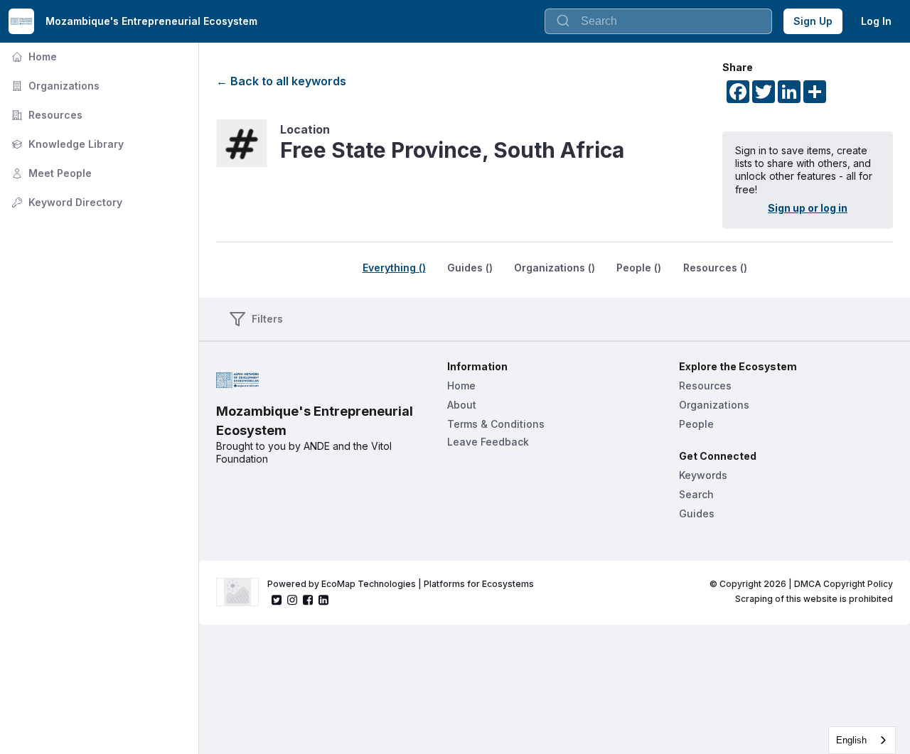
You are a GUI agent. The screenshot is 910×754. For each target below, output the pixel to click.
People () (638, 268)
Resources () (715, 268)
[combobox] (658, 21)
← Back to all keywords (281, 81)
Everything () (394, 268)
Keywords (703, 475)
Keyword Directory (65, 202)
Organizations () (554, 268)
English (851, 740)
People (696, 424)
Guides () (470, 268)
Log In (876, 21)
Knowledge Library (66, 144)
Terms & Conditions (496, 424)
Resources (45, 115)
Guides (696, 513)
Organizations (54, 86)
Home (33, 56)
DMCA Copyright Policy (843, 583)
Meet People (50, 173)
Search (696, 494)
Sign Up (813, 21)
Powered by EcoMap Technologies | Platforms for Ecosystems (400, 583)
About (461, 405)
